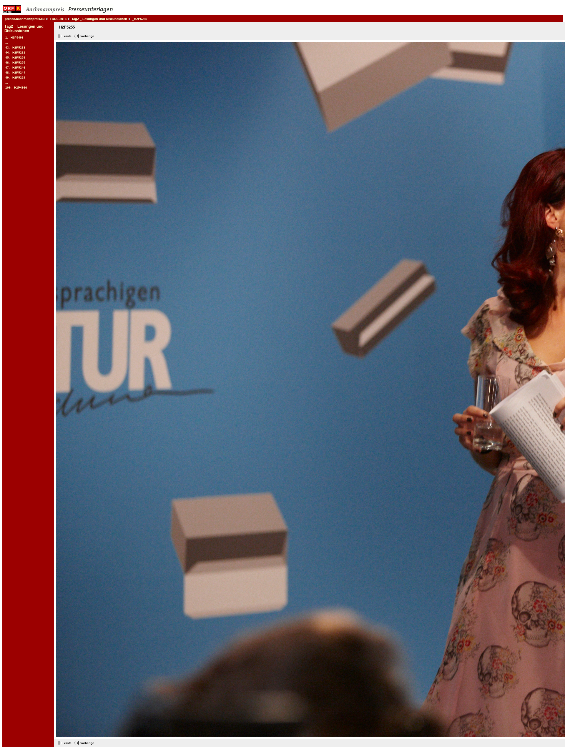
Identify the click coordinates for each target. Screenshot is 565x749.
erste (68, 36)
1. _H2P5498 (14, 37)
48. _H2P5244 (15, 72)
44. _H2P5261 (15, 52)
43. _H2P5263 (15, 47)
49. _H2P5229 (15, 77)
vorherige (87, 36)
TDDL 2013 (58, 19)
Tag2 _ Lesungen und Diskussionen (99, 19)
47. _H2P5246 (15, 67)
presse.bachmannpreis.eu (25, 19)
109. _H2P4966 (16, 87)
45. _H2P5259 (15, 57)
